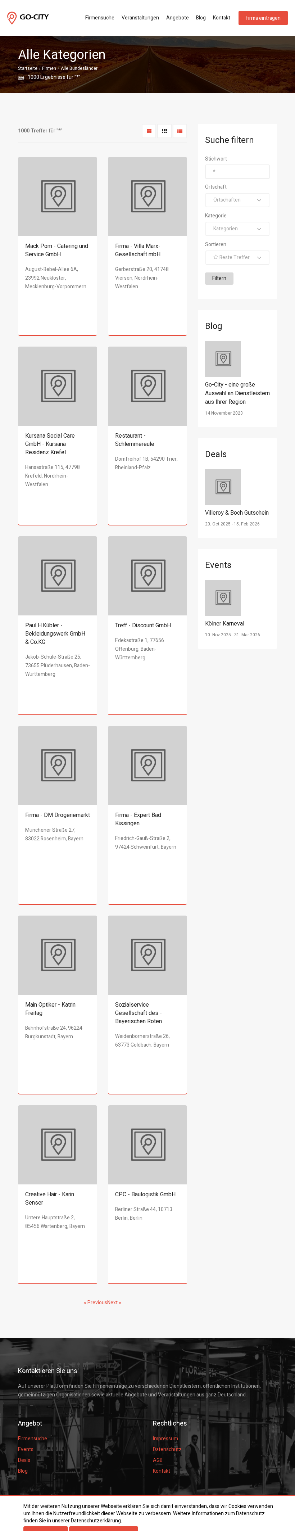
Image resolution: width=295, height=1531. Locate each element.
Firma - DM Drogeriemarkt (57, 815)
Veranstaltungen (140, 18)
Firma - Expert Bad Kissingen (138, 819)
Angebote (177, 18)
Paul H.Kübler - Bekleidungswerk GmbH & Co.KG (55, 633)
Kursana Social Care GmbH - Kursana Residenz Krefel (50, 444)
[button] (237, 200)
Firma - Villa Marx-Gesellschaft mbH (137, 250)
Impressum (165, 1438)
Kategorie (216, 216)
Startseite (27, 68)
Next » (114, 1302)
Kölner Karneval (224, 623)
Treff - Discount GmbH (143, 625)
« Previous (95, 1302)
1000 (33, 77)
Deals (24, 1460)
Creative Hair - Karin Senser (49, 1198)
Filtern (219, 278)
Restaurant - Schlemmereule (134, 440)
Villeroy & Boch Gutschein (237, 513)
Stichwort (216, 159)
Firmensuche (99, 18)
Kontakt (221, 18)
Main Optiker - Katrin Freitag (50, 1009)
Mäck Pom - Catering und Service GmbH (56, 250)
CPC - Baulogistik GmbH (145, 1194)
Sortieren (215, 244)
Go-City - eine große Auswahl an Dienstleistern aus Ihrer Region (237, 393)
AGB (158, 1460)
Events (25, 1449)
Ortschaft (216, 187)
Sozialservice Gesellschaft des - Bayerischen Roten (138, 1013)
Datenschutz (167, 1449)
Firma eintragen (263, 18)
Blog (201, 18)
